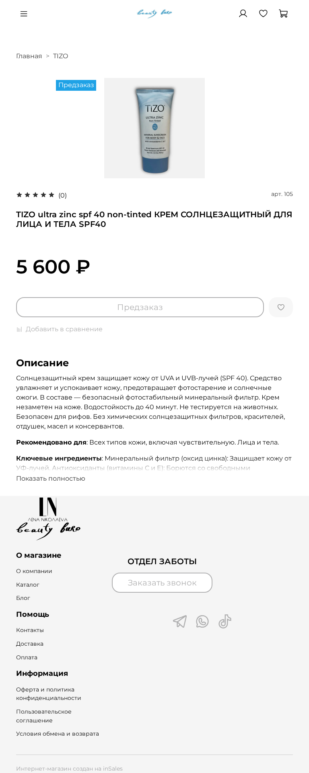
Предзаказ (140, 307)
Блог (23, 598)
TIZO (60, 56)
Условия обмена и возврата (57, 733)
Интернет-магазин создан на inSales (69, 768)
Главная (29, 56)
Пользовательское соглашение (44, 716)
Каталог (27, 584)
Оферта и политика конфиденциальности (48, 694)
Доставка (29, 643)
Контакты (30, 630)
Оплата (26, 657)
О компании (34, 571)
